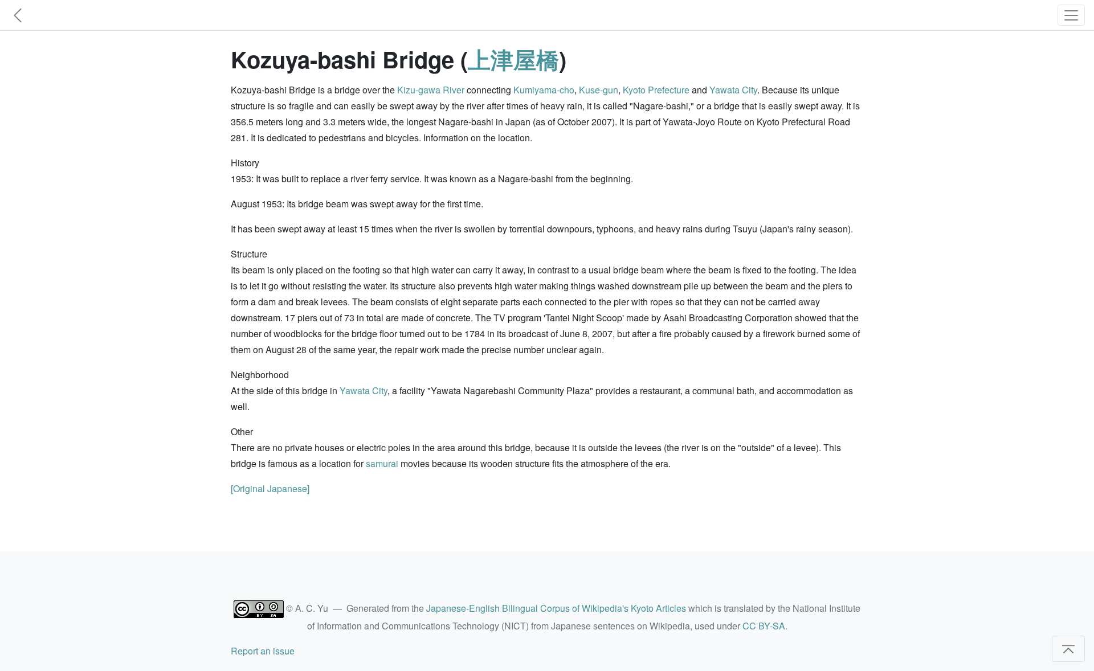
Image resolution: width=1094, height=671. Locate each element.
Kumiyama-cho (543, 89)
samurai (382, 463)
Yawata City (733, 89)
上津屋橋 (513, 59)
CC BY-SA (763, 625)
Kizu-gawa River (430, 89)
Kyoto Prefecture (656, 89)
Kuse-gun (598, 89)
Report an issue (263, 650)
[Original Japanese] (270, 488)
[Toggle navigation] (1071, 15)
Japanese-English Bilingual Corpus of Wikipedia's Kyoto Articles (556, 608)
